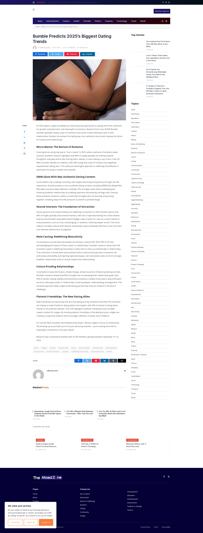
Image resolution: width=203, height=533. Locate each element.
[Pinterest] (24, 148)
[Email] (24, 153)
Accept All (46, 522)
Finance (66, 21)
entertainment (111, 348)
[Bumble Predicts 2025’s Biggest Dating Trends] (79, 89)
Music (133, 337)
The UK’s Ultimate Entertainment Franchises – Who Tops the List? (79, 412)
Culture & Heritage (137, 183)
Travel (133, 21)
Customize (15, 522)
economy (134, 208)
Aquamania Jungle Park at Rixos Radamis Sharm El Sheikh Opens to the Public (47, 413)
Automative (135, 127)
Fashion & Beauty (137, 247)
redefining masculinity (80, 351)
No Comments (70, 48)
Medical (134, 329)
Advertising (135, 114)
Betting (133, 140)
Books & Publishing (138, 144)
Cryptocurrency (136, 178)
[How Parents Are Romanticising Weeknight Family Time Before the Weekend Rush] (137, 72)
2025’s (36, 348)
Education (134, 213)
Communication (136, 165)
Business (134, 148)
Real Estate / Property (139, 355)
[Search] (166, 21)
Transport (134, 389)
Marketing (134, 320)
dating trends (98, 348)
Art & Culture (135, 122)
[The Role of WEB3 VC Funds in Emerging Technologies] (114, 444)
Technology (122, 21)
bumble (53, 348)
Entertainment (52, 21)
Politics (98, 21)
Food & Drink (135, 273)
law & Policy (135, 312)
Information (135, 299)
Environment (135, 234)
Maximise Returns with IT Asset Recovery (136, 445)
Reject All (31, 522)
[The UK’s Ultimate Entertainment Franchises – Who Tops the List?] (79, 400)
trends (109, 351)
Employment (135, 221)
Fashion (134, 243)
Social (133, 372)
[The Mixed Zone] (47, 11)
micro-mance (39, 351)
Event (133, 239)
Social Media (135, 376)
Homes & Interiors (137, 290)
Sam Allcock (45, 48)
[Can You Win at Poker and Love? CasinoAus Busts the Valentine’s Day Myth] (111, 400)
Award (133, 135)
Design (133, 191)
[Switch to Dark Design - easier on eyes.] (162, 21)
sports (133, 380)
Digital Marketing (137, 200)
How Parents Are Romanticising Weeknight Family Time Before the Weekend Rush (156, 73)
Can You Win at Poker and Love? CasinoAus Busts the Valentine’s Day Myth (112, 413)
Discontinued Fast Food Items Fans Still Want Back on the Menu (158, 44)
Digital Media (135, 204)
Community (135, 170)
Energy (133, 226)
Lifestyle (87, 21)
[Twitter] (24, 137)
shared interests (97, 351)
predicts (65, 351)
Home (38, 27)
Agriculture (135, 118)
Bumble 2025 (63, 348)
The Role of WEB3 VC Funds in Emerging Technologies (90, 445)
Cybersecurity (136, 187)
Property (109, 21)
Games (133, 277)
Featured (134, 256)
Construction (135, 174)
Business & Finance (138, 153)
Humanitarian (136, 294)
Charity (133, 161)
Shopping (134, 367)
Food (133, 269)
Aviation (134, 131)
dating (73, 348)
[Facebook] (24, 132)
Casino (133, 157)
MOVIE (133, 333)
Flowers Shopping (137, 264)
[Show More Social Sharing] (98, 54)
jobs (132, 307)
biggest (44, 348)
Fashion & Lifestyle (137, 251)
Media (133, 324)
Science (134, 363)
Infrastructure (136, 303)
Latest (43, 27)
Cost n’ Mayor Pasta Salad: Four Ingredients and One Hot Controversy (74, 2)
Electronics (135, 217)
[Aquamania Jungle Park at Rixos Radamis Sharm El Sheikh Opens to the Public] (47, 400)
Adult (133, 110)
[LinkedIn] (24, 142)
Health (76, 21)
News (40, 21)
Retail (133, 359)
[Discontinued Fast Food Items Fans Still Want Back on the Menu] (137, 44)
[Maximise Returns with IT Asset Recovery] (159, 444)
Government (135, 282)
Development (136, 196)
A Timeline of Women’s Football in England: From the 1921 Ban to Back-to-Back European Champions (157, 90)
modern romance (53, 351)
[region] (30, 515)
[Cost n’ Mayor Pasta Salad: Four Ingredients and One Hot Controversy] (137, 58)
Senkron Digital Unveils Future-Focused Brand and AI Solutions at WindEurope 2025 (46, 445)
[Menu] (34, 2)
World (142, 21)
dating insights (84, 348)
